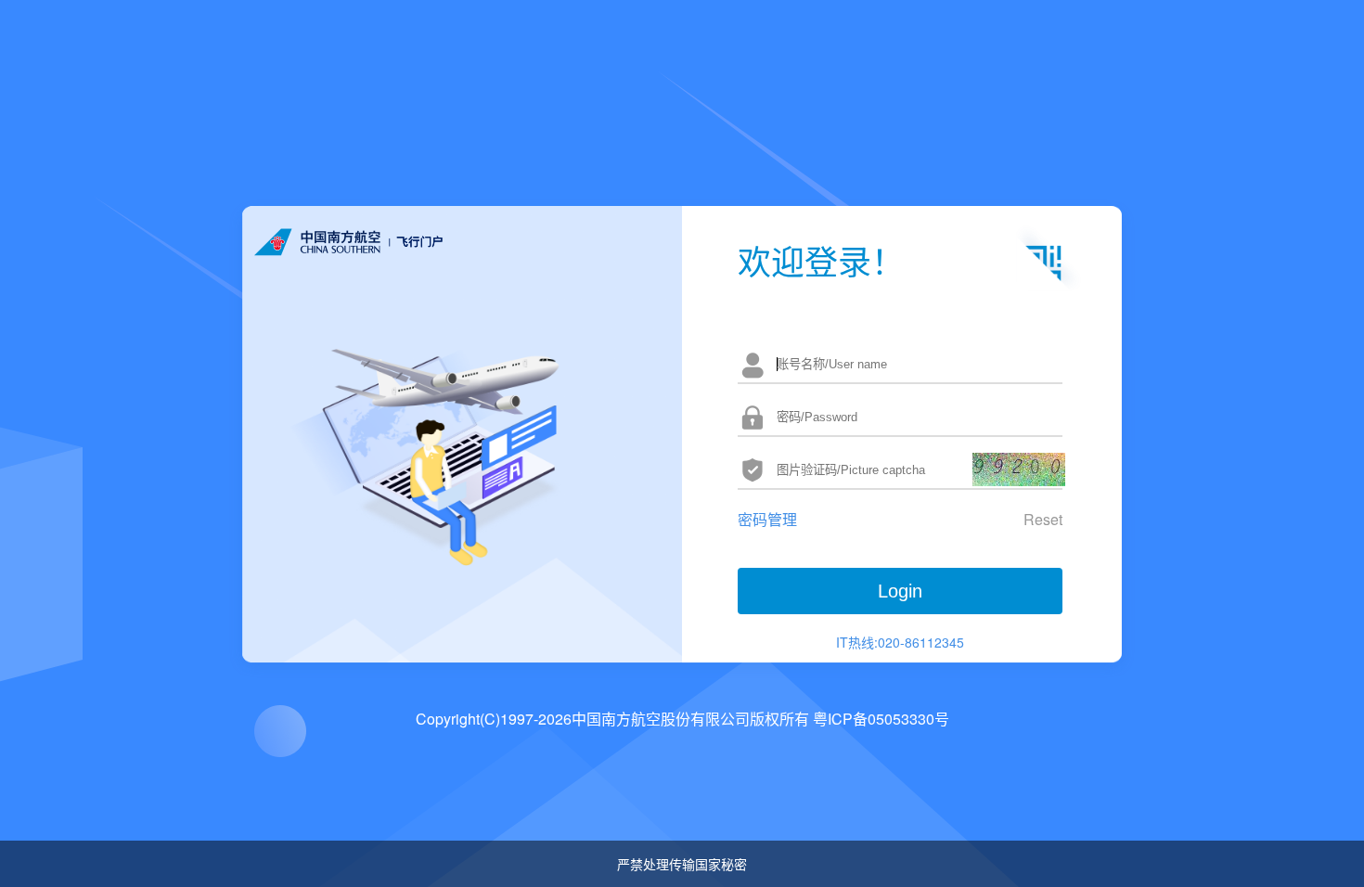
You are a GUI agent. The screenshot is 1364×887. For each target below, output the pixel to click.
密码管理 (767, 519)
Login (900, 591)
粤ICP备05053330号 (881, 718)
